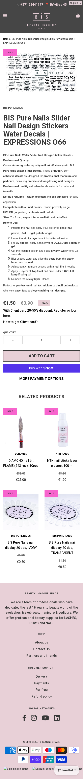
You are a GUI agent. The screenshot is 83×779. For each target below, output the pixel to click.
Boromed (21, 453)
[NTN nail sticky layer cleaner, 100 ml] (62, 430)
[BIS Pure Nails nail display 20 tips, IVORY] (20, 512)
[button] (75, 3)
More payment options (41, 378)
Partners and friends (41, 656)
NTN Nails (62, 453)
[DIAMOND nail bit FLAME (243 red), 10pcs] (20, 430)
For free (41, 690)
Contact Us (41, 649)
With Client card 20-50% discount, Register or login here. (40, 313)
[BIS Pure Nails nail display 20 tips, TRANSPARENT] (62, 512)
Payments (41, 683)
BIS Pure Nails (21, 535)
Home (6, 39)
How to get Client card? (20, 322)
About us (41, 642)
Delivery (42, 676)
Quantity (9, 332)
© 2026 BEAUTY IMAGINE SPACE (41, 742)
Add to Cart (42, 355)
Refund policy (41, 696)
